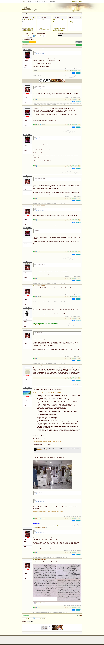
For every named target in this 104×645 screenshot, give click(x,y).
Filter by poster (33, 42)
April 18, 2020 (61, 451)
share (74, 101)
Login (81, 1)
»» (44, 35)
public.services (57, 29)
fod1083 (27, 365)
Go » (31, 38)
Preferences (79, 42)
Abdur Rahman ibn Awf (30, 29)
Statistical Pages (71, 22)
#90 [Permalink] (35, 559)
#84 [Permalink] (35, 285)
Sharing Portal (39, 13)
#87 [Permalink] (35, 365)
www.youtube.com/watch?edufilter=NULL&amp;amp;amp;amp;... (48, 392)
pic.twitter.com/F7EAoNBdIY (41, 449)
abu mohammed (30, 20)
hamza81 (56, 20)
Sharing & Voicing (33, 13)
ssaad (27, 83)
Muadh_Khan (27, 387)
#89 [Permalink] (35, 527)
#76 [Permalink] (35, 48)
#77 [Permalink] (35, 83)
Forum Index (29, 13)
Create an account (74, 1)
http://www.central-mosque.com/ (57, 525)
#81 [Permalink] (35, 205)
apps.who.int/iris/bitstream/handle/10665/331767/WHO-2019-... (48, 441)
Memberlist (71, 21)
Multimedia (53, 1)
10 (40, 35)
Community (47, 1)
